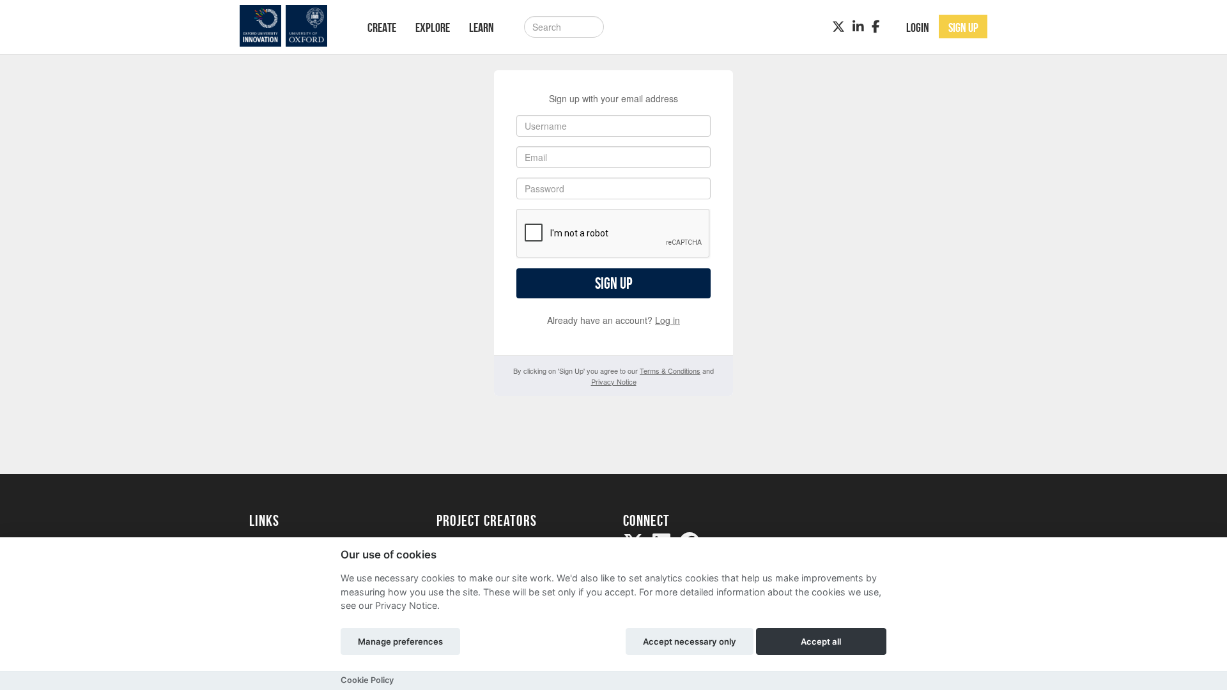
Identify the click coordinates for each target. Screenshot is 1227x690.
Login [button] (917, 27)
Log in (667, 320)
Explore (432, 27)
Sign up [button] (963, 27)
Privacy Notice (614, 381)
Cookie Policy (367, 680)
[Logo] (292, 26)
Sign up (613, 283)
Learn (481, 27)
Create (381, 27)
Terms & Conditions (670, 370)
